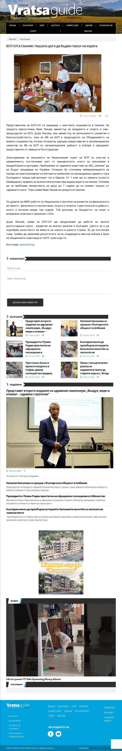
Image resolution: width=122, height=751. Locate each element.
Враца (13, 25)
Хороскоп (109, 707)
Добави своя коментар (25, 302)
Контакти (13, 716)
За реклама (15, 720)
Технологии (105, 25)
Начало (12, 39)
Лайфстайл (72, 25)
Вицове (108, 712)
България (28, 25)
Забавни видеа (109, 719)
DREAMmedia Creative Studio (102, 748)
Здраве (89, 25)
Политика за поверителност (16, 735)
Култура (55, 25)
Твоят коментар (16, 278)
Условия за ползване (14, 727)
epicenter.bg (27, 244)
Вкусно (88, 31)
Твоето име (13, 268)
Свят (42, 25)
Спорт (33, 31)
